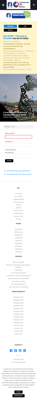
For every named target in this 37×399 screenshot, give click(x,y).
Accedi (9, 161)
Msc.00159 (8, 36)
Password (9, 142)
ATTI (25, 26)
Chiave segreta (10, 150)
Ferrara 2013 (18, 331)
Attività (18, 205)
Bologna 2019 (18, 314)
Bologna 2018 (18, 317)
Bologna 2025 (18, 297)
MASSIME (10, 26)
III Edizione (18, 246)
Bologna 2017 (18, 320)
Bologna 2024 (18, 300)
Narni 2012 (18, 334)
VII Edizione (19, 235)
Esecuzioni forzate (18, 281)
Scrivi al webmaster (19, 362)
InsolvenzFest (18, 211)
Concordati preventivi (18, 273)
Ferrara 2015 (18, 325)
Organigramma (18, 199)
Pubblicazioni (18, 213)
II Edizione (18, 249)
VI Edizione (18, 238)
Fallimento (18, 270)
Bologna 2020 (18, 311)
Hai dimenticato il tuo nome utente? (19, 174)
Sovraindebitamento (18, 284)
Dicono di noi (18, 216)
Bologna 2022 (18, 306)
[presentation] (4, 98)
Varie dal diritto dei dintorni (18, 287)
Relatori (18, 208)
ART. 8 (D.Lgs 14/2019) (18, 65)
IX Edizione (18, 229)
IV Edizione (18, 243)
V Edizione (18, 241)
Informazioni (18, 396)
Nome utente (10, 133)
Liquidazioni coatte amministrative (18, 276)
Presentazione (18, 202)
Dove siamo (18, 196)
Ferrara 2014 (18, 328)
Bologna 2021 (18, 309)
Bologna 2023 (18, 303)
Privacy (18, 219)
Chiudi (18, 392)
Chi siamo (18, 194)
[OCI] (18, 4)
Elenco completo (18, 262)
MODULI (10, 30)
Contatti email (19, 359)
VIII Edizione (18, 232)
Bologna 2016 (18, 323)
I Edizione (18, 252)
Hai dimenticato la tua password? (18, 171)
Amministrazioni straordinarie (18, 279)
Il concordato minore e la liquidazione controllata (15, 113)
